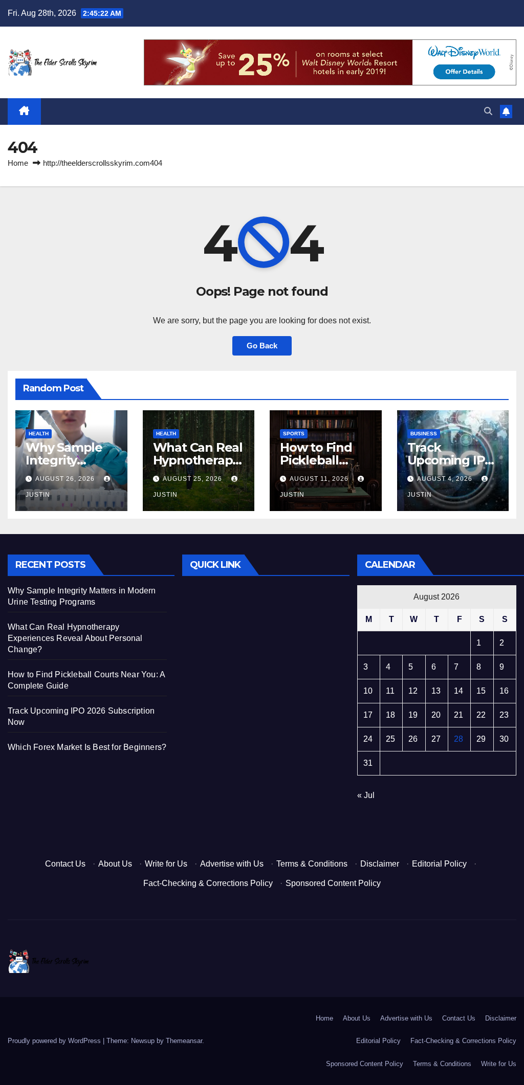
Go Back (262, 345)
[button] (488, 111)
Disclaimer (379, 863)
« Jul (366, 795)
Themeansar (184, 1041)
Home (18, 163)
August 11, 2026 (320, 478)
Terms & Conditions (311, 863)
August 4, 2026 (445, 478)
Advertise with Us (232, 863)
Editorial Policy (439, 863)
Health (39, 433)
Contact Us (65, 863)
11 (390, 691)
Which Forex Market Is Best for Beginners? (87, 747)
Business (423, 433)
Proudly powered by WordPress (55, 1041)
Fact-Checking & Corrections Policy (208, 883)
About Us (115, 863)
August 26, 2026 (66, 478)
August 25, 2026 (193, 478)
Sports (293, 433)
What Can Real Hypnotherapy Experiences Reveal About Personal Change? (75, 638)
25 (390, 739)
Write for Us (166, 863)
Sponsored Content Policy (333, 883)
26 (413, 739)
